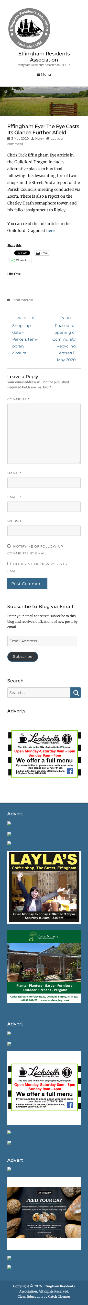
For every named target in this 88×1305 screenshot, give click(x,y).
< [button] (13, 753)
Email (14, 497)
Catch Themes (59, 1296)
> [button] (74, 753)
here (50, 230)
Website (15, 521)
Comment (18, 399)
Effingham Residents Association (44, 56)
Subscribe (22, 656)
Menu (46, 74)
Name (14, 473)
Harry (39, 138)
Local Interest (22, 300)
